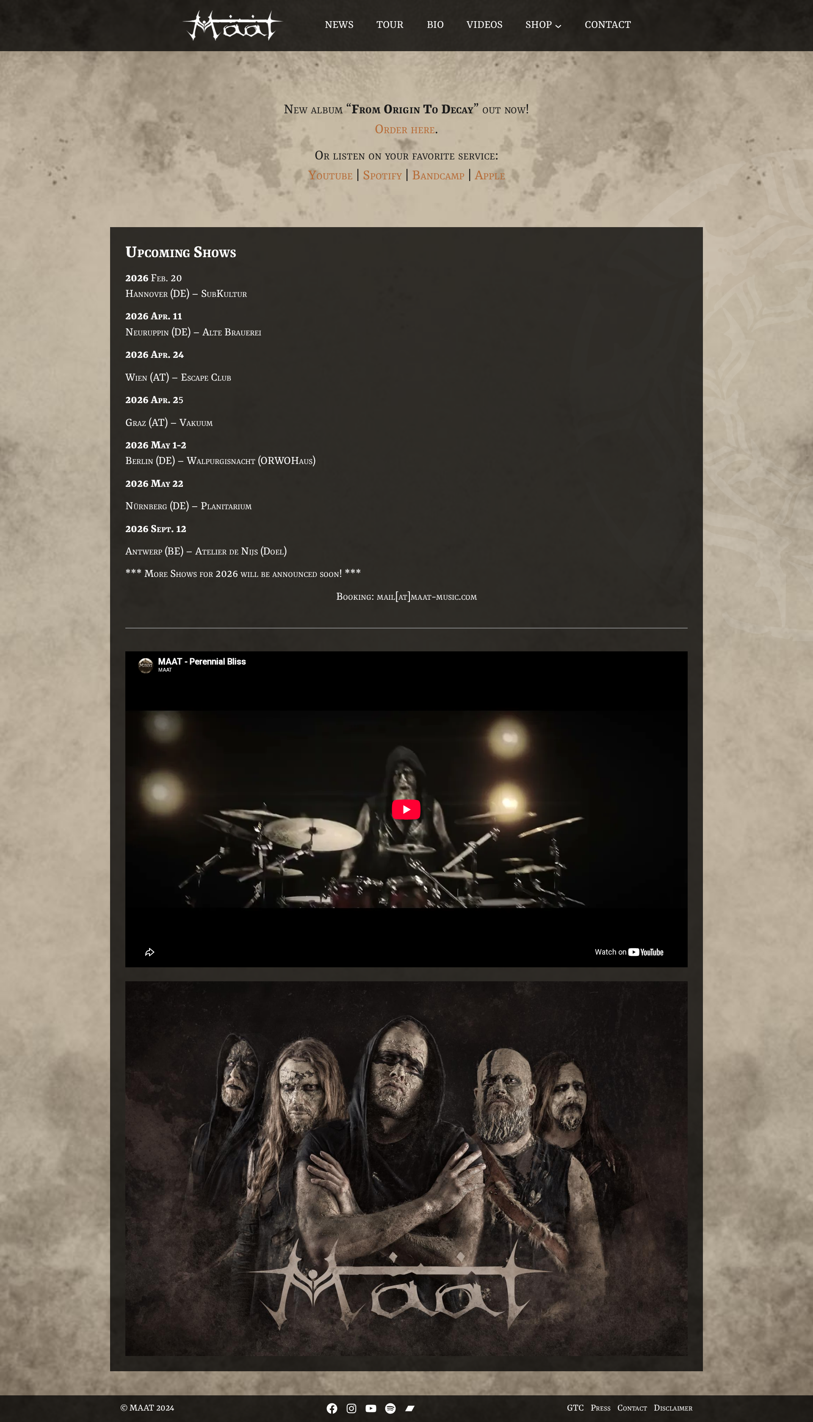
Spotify (382, 176)
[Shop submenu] (558, 25)
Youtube (330, 176)
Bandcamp (438, 176)
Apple (490, 176)
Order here (405, 129)
